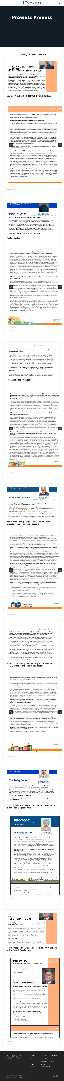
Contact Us (54, 1056)
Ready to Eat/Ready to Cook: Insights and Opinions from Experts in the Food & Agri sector (31, 664)
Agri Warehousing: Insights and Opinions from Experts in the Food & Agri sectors (29, 522)
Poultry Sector (13, 238)
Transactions (34, 1059)
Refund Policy (53, 1060)
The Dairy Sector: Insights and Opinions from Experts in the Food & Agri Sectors (32, 806)
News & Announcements (45, 1065)
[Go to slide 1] (33, 751)
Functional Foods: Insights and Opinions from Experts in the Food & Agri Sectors (32, 948)
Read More (10, 189)
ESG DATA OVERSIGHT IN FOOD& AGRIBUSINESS (29, 96)
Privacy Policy (33, 1065)
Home (32, 1056)
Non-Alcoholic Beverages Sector (21, 379)
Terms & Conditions (44, 1060)
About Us (43, 1056)
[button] (59, 3)
